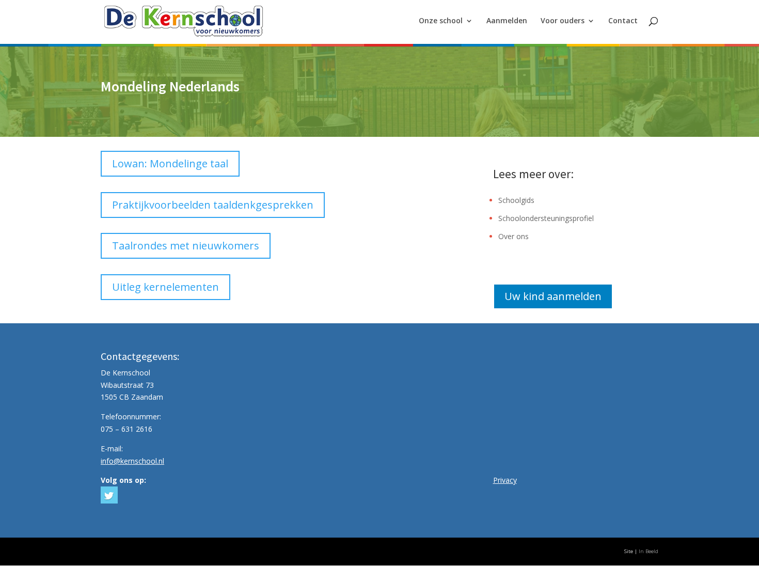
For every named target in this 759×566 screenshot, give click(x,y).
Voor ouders (562, 21)
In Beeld (648, 551)
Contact (623, 21)
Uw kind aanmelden (553, 296)
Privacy (505, 480)
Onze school (441, 21)
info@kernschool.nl (132, 461)
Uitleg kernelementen (165, 287)
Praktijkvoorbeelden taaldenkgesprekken (212, 205)
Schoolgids (516, 200)
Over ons (513, 236)
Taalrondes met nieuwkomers (185, 246)
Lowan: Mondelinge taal (170, 163)
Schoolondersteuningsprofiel (546, 218)
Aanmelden (506, 21)
